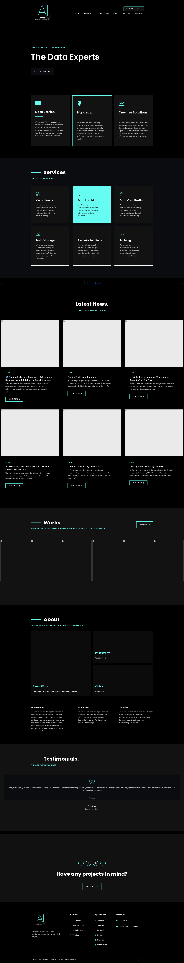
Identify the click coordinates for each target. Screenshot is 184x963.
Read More (13, 399)
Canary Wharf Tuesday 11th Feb (146, 466)
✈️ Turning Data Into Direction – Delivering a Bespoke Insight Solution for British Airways (28, 379)
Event (70, 462)
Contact (138, 14)
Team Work (40, 686)
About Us (126, 14)
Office (99, 686)
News (116, 14)
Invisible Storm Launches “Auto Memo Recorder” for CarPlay (149, 379)
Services (87, 14)
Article (8, 373)
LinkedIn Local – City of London (84, 466)
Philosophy (102, 652)
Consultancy (103, 14)
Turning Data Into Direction (82, 377)
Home (77, 14)
